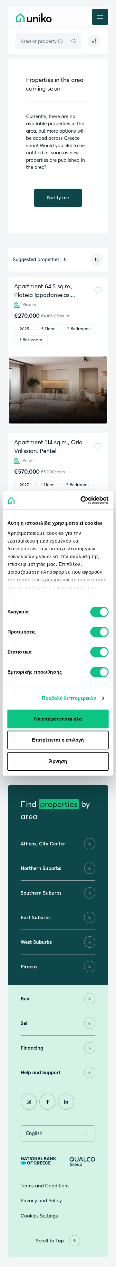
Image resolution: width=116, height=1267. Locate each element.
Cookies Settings (39, 1216)
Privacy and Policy (41, 1200)
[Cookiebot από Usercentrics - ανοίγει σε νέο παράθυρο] (82, 500)
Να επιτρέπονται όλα (58, 719)
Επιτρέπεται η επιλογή (58, 740)
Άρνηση (58, 761)
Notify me (58, 197)
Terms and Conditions (45, 1186)
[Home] (48, 17)
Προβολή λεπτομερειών (69, 698)
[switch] (99, 632)
